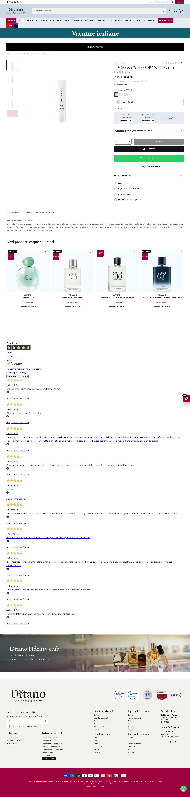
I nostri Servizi (11, 744)
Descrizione (14, 212)
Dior (95, 737)
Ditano (159, 781)
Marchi (151, 20)
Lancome (131, 737)
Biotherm (131, 721)
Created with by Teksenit (95, 787)
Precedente (11, 376)
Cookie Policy (108, 784)
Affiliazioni (46, 756)
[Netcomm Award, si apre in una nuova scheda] (162, 695)
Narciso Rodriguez (134, 743)
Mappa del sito (47, 753)
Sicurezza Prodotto (45, 212)
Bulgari (97, 743)
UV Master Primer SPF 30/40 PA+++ (35, 54)
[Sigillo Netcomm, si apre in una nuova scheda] (147, 695)
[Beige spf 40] (121, 94)
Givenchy (131, 746)
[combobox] (99, 11)
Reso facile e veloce (126, 183)
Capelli (128, 20)
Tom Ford (131, 752)
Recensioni (28, 212)
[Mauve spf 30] (116, 94)
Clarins (130, 730)
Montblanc (98, 746)
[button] (32, 20)
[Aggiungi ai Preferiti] (47, 252)
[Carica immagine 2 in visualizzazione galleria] (12, 78)
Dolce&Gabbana (100, 715)
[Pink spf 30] (126, 94)
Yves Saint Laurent (101, 718)
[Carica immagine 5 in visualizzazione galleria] (12, 115)
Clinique (97, 730)
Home (66, 20)
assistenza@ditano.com (170, 736)
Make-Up (89, 20)
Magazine (179, 2)
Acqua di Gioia (28, 298)
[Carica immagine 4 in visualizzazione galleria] (12, 102)
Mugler (130, 749)
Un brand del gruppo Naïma (159, 2)
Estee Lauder (132, 727)
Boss (95, 740)
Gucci (130, 740)
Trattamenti (103, 20)
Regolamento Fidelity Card (52, 744)
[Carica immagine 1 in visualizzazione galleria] (12, 65)
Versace (97, 752)
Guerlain (97, 724)
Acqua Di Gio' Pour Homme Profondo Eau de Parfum (161, 298)
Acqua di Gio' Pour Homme (72, 298)
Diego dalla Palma (101, 727)
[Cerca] (163, 11)
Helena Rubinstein (135, 718)
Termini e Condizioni (85, 784)
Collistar (131, 715)
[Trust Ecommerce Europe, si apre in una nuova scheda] (118, 695)
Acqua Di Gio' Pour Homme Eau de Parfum (117, 298)
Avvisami (150, 149)
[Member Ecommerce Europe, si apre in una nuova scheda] (133, 695)
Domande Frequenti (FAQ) (52, 747)
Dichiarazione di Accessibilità (53, 750)
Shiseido (131, 724)
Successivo (23, 376)
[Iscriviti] (45, 721)
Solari (77, 20)
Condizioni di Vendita (50, 738)
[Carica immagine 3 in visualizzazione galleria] (12, 90)
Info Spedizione (48, 741)
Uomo (117, 20)
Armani (16, 54)
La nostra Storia (12, 738)
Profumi (31, 20)
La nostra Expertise (13, 741)
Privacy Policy (32, 726)
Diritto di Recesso (49, 758)
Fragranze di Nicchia (49, 20)
